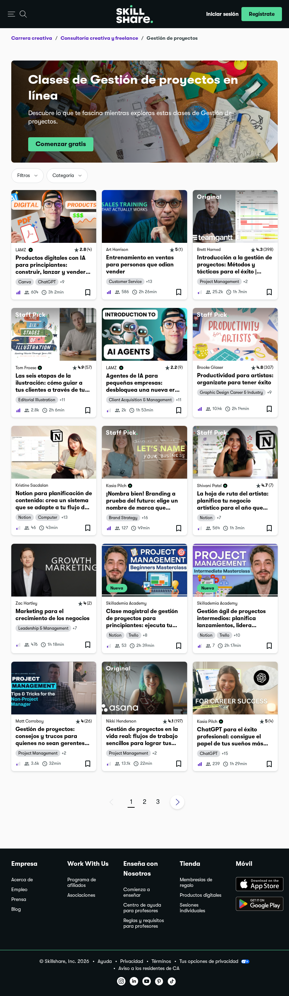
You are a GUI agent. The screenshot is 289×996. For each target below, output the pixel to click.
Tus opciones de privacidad (208, 961)
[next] (177, 802)
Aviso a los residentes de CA (148, 968)
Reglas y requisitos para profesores (143, 923)
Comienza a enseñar (136, 892)
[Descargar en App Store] (257, 885)
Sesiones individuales (192, 907)
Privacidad (131, 961)
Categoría (63, 175)
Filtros (23, 175)
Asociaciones (81, 895)
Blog (16, 909)
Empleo (19, 889)
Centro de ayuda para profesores (142, 907)
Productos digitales (200, 895)
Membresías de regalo (196, 882)
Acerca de (22, 879)
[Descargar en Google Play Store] (257, 904)
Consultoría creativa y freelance (99, 38)
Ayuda (105, 961)
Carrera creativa (31, 38)
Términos (161, 961)
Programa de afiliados (81, 882)
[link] (53, 245)
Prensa (18, 899)
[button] (11, 14)
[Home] (134, 14)
